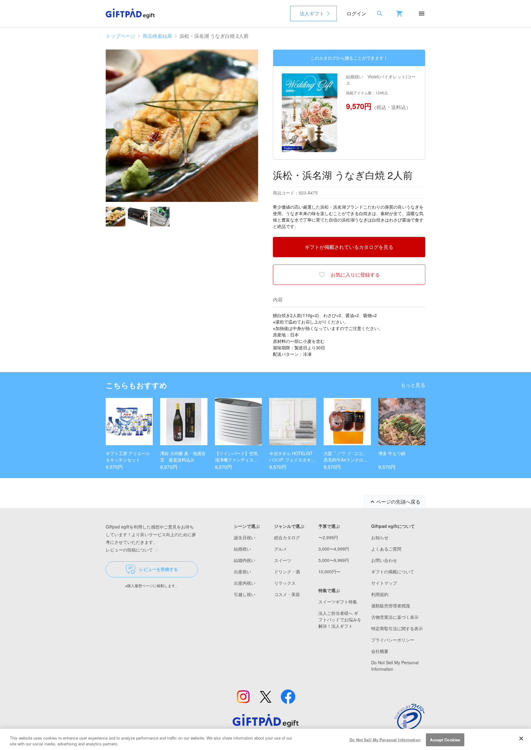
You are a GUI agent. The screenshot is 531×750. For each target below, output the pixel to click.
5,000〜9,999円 (333, 560)
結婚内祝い (244, 560)
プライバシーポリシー (392, 640)
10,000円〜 (329, 571)
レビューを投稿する (158, 569)
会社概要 (379, 651)
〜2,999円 (328, 537)
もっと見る (413, 384)
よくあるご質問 (386, 549)
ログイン (356, 13)
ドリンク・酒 (287, 571)
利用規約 (379, 594)
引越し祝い (244, 594)
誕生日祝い (244, 537)
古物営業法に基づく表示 (395, 617)
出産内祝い (244, 583)
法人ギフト (312, 13)
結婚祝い (242, 549)
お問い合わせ (384, 560)
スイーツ (282, 560)
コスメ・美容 (287, 594)
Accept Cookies (445, 740)
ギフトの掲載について (392, 571)
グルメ (280, 549)
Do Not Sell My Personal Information (385, 740)
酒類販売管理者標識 (390, 606)
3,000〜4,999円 (333, 549)
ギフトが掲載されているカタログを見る (349, 246)
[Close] (521, 738)
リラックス (285, 583)
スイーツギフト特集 (337, 602)
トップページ (120, 35)
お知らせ (379, 537)
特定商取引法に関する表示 (397, 628)
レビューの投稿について (129, 550)
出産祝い (242, 571)
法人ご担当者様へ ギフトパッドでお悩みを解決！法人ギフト (339, 619)
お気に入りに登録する (355, 274)
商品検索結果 (157, 35)
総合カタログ (287, 537)
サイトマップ (384, 583)
